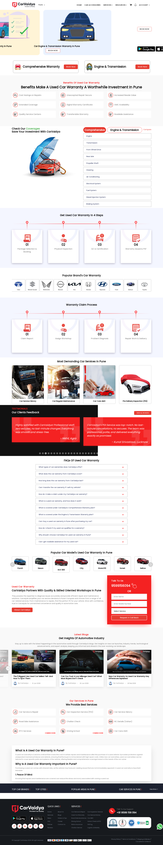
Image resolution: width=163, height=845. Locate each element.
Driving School (76, 821)
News (49, 818)
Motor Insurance (76, 824)
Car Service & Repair (78, 812)
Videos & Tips (62, 818)
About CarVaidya (22, 609)
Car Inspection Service (95, 812)
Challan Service (76, 828)
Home (79, 5)
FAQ (48, 821)
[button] (130, 4)
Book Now (70, 66)
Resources (121, 5)
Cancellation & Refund (143, 841)
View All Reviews (143, 413)
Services (107, 5)
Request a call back (129, 618)
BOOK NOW (21, 29)
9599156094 (120, 586)
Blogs (59, 815)
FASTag (89, 824)
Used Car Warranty (77, 815)
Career (60, 821)
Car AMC (90, 818)
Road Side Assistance (78, 818)
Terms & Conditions (128, 839)
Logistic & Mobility (93, 828)
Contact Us (61, 824)
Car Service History (93, 815)
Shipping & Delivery (143, 839)
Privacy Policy (115, 839)
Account (143, 5)
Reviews (50, 828)
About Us (61, 812)
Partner (49, 824)
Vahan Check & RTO (94, 821)
